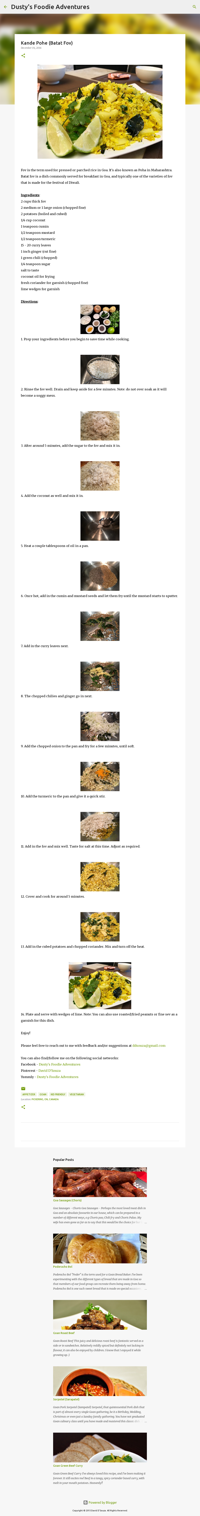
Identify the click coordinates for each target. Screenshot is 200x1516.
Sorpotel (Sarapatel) (66, 1399)
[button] (23, 56)
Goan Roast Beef (64, 1333)
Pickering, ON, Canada (45, 1099)
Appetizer (28, 1094)
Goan (43, 1094)
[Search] (95, 7)
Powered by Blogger (102, 1502)
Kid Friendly (58, 1094)
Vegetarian (77, 1094)
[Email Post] (23, 1090)
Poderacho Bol (62, 1266)
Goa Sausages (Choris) (67, 1200)
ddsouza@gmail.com (148, 1046)
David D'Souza (49, 1071)
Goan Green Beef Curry (68, 1465)
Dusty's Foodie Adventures (50, 6)
